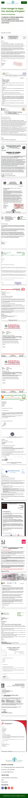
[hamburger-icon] (2, 3)
